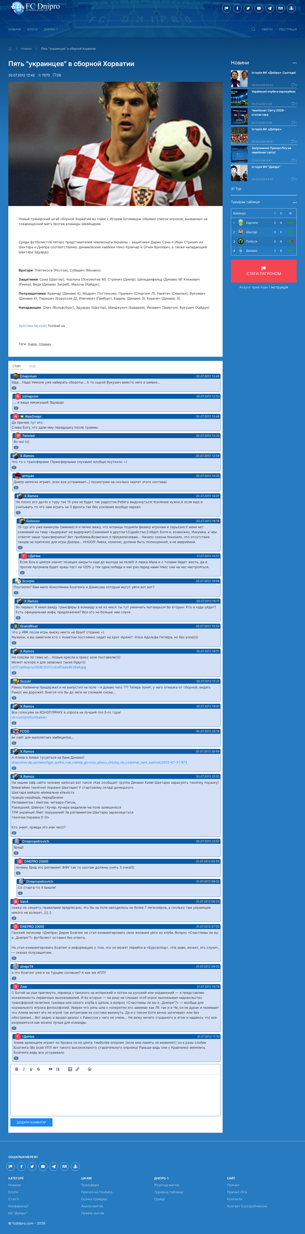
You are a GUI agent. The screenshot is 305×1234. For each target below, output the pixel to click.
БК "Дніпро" (17, 1213)
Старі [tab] (16, 366)
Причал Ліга (237, 1192)
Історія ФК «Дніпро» (266, 129)
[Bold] (16, 1069)
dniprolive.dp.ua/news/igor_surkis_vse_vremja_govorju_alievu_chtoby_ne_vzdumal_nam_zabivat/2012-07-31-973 (99, 762)
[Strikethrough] (38, 1069)
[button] (253, 29)
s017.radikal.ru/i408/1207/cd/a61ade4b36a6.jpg (49, 667)
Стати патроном (263, 273)
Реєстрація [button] (288, 29)
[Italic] (23, 1069)
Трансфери (90, 1185)
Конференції (18, 1206)
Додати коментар (31, 1122)
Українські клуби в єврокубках (274, 91)
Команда (239, 213)
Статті (13, 1199)
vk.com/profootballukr (29, 717)
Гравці (159, 1199)
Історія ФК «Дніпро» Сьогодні (274, 72)
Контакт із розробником (247, 1206)
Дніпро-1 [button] (51, 29)
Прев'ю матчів (92, 1213)
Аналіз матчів (92, 1206)
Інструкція (279, 287)
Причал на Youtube (96, 1192)
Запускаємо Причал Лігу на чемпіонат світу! (271, 150)
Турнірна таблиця (168, 1192)
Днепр (32, 344)
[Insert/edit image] (70, 1069)
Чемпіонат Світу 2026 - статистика (269, 112)
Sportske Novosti (32, 326)
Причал (233, 1185)
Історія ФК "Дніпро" (266, 167)
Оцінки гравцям (94, 1199)
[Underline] (31, 1069)
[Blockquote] (50, 1069)
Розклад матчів (166, 1185)
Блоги (32, 29)
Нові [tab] (32, 366)
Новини (14, 29)
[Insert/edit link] (77, 1069)
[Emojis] (89, 1069)
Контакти (234, 1199)
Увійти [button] (267, 29)
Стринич (45, 344)
